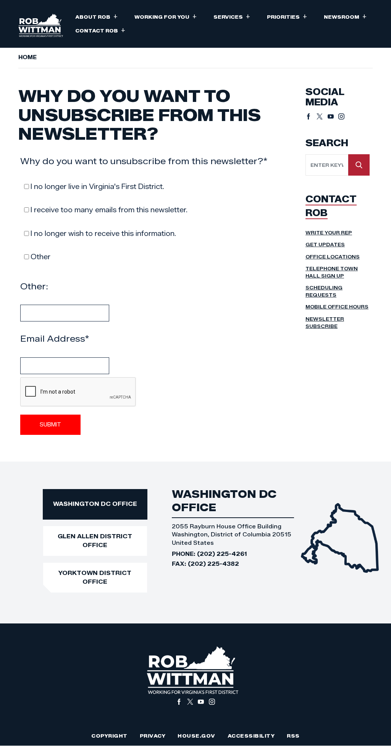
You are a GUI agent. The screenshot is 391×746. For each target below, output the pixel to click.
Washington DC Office (95, 503)
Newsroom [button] (345, 16)
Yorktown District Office (94, 577)
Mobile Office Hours (336, 307)
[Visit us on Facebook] (311, 116)
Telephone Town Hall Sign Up (331, 272)
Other (40, 257)
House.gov (196, 736)
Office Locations (332, 257)
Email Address (54, 338)
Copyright (109, 736)
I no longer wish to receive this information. (103, 233)
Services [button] (231, 16)
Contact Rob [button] (100, 30)
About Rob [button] (96, 16)
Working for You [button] (165, 16)
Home (27, 57)
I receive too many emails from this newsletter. (109, 210)
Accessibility (251, 736)
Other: (34, 286)
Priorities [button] (287, 16)
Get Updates (325, 244)
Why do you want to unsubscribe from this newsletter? (144, 161)
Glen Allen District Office (95, 541)
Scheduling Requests (324, 291)
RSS (293, 736)
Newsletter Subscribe (324, 322)
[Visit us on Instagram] (341, 116)
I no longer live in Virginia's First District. (97, 186)
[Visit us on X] (322, 116)
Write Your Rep (328, 233)
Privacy (153, 736)
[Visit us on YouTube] (333, 116)
